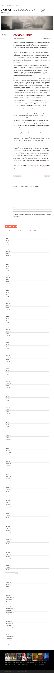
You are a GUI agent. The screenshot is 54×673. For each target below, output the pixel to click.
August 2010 (8, 567)
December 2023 (8, 305)
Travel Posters (10, 5)
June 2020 (7, 396)
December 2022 (8, 331)
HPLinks (7, 601)
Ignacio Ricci (27, 671)
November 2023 (8, 307)
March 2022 (8, 350)
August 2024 (8, 288)
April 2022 (7, 348)
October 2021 (8, 361)
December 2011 (8, 532)
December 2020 (8, 383)
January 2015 (8, 454)
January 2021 (8, 381)
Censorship (8, 584)
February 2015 (8, 452)
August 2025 (8, 262)
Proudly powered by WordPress (11, 671)
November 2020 (8, 385)
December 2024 (8, 279)
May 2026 (7, 242)
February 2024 (8, 301)
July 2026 (7, 238)
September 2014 (8, 463)
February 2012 (8, 528)
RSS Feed (6, 646)
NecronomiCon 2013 (9, 616)
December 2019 (8, 409)
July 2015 (7, 448)
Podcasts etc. (8, 632)
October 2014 (8, 461)
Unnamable (8, 640)
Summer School (8, 638)
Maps (7, 614)
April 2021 (7, 374)
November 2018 (8, 437)
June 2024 (7, 292)
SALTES (17, 5)
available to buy (15, 664)
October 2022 (8, 335)
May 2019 (7, 424)
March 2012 (8, 526)
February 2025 (8, 275)
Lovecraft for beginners (25, 3)
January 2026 (8, 251)
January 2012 (8, 530)
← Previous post (17, 176)
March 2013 (8, 500)
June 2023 (7, 318)
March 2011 (8, 552)
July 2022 (7, 342)
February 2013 (8, 502)
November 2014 (8, 459)
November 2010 (8, 560)
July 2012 (7, 517)
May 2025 (7, 268)
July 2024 (7, 290)
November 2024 (8, 281)
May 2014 (7, 472)
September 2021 (8, 363)
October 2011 (8, 537)
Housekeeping (8, 599)
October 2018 (8, 439)
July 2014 (7, 467)
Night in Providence (9, 625)
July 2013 (7, 491)
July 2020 (7, 394)
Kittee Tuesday (8, 606)
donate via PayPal (9, 230)
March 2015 (8, 450)
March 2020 (8, 402)
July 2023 (7, 316)
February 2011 (8, 554)
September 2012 (8, 513)
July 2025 (7, 264)
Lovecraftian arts (9, 610)
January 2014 (8, 478)
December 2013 (8, 480)
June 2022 (7, 344)
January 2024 (8, 303)
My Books (35, 3)
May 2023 (7, 320)
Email (14, 207)
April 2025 (7, 270)
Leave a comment (47, 38)
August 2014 (8, 465)
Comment (15, 188)
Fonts (7, 593)
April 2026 (7, 244)
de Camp (7, 586)
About (3, 3)
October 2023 (8, 309)
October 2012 (8, 511)
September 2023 (8, 311)
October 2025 (8, 257)
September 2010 (8, 565)
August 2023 (8, 314)
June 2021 (7, 370)
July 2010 (7, 569)
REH (6, 634)
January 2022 (8, 355)
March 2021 (8, 376)
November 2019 (8, 411)
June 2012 (7, 519)
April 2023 (7, 322)
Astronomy (7, 582)
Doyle (7, 588)
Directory (9, 3)
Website (15, 210)
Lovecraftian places (9, 612)
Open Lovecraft (43, 3)
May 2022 (7, 346)
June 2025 (7, 266)
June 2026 (7, 240)
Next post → (47, 176)
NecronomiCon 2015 (9, 619)
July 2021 (7, 368)
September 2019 (8, 415)
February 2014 (8, 476)
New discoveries (8, 623)
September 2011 (8, 539)
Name (14, 203)
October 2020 (8, 387)
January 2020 (8, 407)
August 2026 (8, 236)
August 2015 (8, 446)
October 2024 (8, 283)
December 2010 (8, 558)
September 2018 (8, 441)
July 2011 (7, 543)
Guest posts (8, 595)
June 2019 (7, 422)
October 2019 (8, 413)
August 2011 (8, 541)
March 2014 (8, 474)
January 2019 (8, 433)
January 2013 (8, 504)
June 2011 (7, 545)
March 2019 (8, 428)
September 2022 (8, 337)
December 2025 (8, 253)
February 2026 (8, 249)
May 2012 (7, 521)
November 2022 (8, 333)
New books (8, 621)
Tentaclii (6, 9)
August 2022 (8, 340)
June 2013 (7, 493)
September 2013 (8, 487)
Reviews (3, 5)
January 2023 (8, 329)
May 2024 (7, 294)
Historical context (9, 597)
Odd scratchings (20, 38)
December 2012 (8, 506)
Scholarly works (8, 636)
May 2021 (7, 372)
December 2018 (8, 435)
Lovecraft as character (10, 608)
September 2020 (8, 389)
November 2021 (8, 359)
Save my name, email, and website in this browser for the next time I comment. (33, 214)
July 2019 (7, 420)
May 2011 (7, 547)
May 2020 (7, 398)
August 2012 (8, 515)
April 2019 (7, 426)
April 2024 (7, 296)
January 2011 (8, 556)
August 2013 (8, 489)
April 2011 (7, 550)
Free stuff (15, 3)
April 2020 (7, 400)
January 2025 (8, 277)
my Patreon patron (41, 165)
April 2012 (7, 524)
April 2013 (7, 498)
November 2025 (8, 255)
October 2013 (8, 485)
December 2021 (8, 357)
